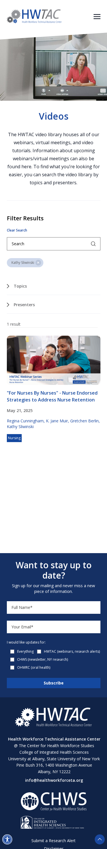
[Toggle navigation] (97, 16)
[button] (7, 839)
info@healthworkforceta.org (54, 780)
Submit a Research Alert (53, 840)
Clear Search (17, 230)
